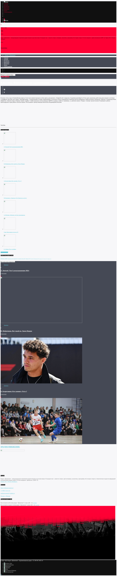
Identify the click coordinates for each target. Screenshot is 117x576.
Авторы (6, 4)
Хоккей (15, 258)
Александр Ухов (21, 258)
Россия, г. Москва (5, 496)
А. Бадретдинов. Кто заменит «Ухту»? (13, 181)
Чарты (5, 10)
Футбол (4, 258)
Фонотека (6, 9)
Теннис (28, 258)
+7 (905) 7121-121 (5, 490)
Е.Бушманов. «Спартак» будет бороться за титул (15, 198)
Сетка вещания (8, 12)
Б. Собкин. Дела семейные (10, 249)
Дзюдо (32, 258)
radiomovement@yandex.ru (8, 493)
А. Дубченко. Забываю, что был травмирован (14, 215)
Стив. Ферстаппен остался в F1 (11, 232)
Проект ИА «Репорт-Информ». (9, 481)
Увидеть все (5, 252)
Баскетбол (10, 258)
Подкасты (6, 6)
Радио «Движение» (10, 55)
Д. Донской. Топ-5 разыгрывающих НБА (13, 146)
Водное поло (36, 258)
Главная (6, 3)
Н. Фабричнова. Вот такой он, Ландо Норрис (14, 163)
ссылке (35, 503)
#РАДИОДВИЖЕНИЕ (10, 447)
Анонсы (6, 264)
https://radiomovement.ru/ (7, 488)
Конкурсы (6, 7)
